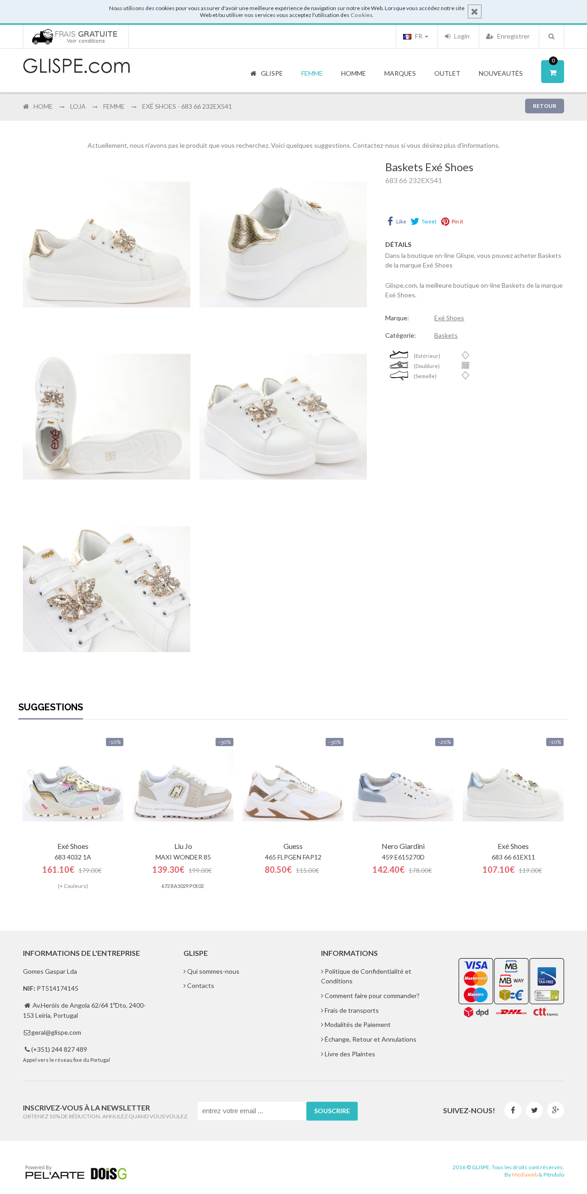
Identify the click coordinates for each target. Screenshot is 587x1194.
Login (461, 36)
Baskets (446, 335)
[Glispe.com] (77, 66)
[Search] (551, 36)
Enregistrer (513, 36)
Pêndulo (553, 1174)
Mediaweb (524, 1174)
